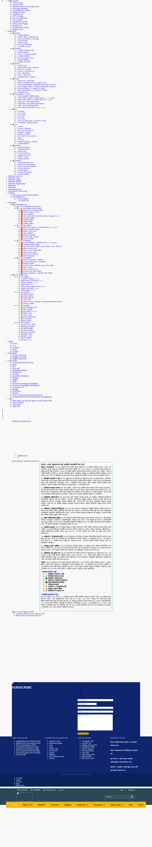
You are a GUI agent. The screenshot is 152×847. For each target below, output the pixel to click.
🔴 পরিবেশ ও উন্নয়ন (26, 267)
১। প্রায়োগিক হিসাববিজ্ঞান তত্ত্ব (25, 163)
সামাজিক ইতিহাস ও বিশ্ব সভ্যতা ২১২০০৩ (32, 281)
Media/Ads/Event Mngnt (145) (28, 741)
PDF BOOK (88, 758)
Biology (15, 389)
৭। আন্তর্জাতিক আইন (22, 92)
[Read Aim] (27, 796)
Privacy (15, 351)
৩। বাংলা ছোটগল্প (21, 115)
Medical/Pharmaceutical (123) (28, 743)
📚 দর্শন (14, 124)
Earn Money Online (56, 756)
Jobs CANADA (18, 402)
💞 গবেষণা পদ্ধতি (26, 300)
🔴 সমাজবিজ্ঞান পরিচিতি (27, 220)
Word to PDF (17, 5)
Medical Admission (19, 370)
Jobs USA (16, 406)
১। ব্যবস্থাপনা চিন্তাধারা (23, 147)
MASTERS (12, 31)
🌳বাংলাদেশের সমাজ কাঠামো (28, 317)
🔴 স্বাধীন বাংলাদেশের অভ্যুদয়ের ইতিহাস (32, 210)
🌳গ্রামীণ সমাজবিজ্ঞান (27, 309)
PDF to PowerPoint (20, 18)
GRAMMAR (12, 353)
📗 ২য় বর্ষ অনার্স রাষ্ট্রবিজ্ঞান (24, 225)
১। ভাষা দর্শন (20, 126)
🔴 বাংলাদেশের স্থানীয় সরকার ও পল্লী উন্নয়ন (33, 262)
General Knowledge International (25, 385)
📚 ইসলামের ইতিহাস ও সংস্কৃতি (21, 94)
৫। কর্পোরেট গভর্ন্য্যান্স (22, 170)
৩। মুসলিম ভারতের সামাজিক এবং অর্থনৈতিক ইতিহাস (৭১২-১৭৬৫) (34, 100)
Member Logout (14, 180)
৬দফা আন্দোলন (20, 612)
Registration (131, 790)
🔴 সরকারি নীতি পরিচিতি (27, 263)
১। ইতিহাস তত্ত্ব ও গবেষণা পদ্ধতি (25, 81)
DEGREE (11, 193)
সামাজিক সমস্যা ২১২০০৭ (27, 284)
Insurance (53, 751)
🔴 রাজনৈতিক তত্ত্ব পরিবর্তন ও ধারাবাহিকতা (32, 260)
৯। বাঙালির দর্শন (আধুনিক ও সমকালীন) (27, 142)
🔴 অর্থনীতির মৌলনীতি (27, 223)
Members (12, 185)
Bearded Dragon (55, 743)
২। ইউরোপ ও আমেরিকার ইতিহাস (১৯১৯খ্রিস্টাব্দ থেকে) (31, 83)
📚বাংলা (14, 109)
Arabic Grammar (19, 355)
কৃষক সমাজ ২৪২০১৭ (26, 340)
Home (14, 805)
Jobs (85, 753)
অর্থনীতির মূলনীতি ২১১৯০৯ (28, 290)
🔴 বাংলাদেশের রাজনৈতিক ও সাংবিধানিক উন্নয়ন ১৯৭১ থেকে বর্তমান (39, 243)
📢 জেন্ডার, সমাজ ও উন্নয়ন (28, 324)
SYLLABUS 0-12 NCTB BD (17, 191)
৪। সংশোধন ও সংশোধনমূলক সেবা (25, 71)
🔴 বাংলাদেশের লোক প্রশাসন (29, 252)
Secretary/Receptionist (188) (28, 751)
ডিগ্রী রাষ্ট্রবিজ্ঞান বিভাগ (18, 197)
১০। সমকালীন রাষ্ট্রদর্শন (23, 143)
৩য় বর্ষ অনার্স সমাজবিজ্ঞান (23, 305)
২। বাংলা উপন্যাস (21, 113)
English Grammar (19, 359)
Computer (88, 741)
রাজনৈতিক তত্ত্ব (25, 201)
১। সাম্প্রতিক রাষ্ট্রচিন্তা (23, 35)
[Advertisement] (76, 437)
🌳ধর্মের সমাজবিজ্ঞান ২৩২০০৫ (29, 311)
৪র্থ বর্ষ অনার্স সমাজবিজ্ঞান (23, 322)
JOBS (10, 399)
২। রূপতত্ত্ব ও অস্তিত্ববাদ (24, 128)
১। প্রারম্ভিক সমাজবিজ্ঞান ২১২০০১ (30, 279)
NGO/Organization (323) (26, 745)
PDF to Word (17, 20)
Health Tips (88, 749)
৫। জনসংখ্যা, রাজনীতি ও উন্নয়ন (25, 58)
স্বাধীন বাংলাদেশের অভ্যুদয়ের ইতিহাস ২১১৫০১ (33, 286)
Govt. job (16, 368)
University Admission (20, 376)
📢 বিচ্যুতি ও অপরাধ (26, 336)
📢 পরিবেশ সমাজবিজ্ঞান (27, 330)
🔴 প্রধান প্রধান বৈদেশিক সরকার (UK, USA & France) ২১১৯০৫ (40, 216)
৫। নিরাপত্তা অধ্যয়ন (22, 43)
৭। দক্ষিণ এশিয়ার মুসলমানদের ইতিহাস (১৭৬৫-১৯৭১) (31, 107)
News (14, 349)
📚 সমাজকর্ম (15, 64)
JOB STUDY (12, 361)
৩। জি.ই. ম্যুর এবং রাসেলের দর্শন (25, 130)
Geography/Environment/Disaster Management (32, 397)
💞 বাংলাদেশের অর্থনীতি (27, 303)
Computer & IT (18, 387)
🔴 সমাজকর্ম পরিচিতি (26, 222)
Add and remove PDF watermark (25, 6)
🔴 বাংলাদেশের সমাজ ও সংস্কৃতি (29, 237)
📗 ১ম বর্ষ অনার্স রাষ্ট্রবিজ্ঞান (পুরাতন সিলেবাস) (29, 208)
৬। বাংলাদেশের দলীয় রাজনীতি (24, 44)
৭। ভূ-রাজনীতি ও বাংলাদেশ (24, 46)
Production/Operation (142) (27, 747)
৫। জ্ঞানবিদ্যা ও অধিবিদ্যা (23, 134)
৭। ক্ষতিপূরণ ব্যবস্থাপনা (23, 159)
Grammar (81, 805)
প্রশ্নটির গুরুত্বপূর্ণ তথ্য (50, 594)
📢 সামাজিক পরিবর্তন (26, 334)
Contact (15, 347)
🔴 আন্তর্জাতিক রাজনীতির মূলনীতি (30, 244)
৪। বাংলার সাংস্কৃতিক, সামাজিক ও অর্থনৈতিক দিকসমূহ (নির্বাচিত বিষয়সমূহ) (36, 86)
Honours (88, 751)
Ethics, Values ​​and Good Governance (27, 395)
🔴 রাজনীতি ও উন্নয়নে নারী (28, 231)
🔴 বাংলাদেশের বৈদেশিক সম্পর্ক (29, 269)
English (15, 380)
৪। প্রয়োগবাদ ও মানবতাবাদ (24, 132)
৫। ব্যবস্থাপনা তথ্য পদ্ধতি (24, 155)
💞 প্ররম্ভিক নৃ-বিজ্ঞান (27, 294)
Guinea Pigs (53, 749)
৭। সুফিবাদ (19, 138)
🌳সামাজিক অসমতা (26, 313)
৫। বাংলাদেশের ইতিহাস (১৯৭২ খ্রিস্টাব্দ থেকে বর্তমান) (31, 88)
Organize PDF (17, 14)
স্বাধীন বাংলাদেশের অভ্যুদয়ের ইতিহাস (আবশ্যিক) (25, 195)
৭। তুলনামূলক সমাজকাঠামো (24, 62)
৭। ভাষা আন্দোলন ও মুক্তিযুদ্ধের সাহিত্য (27, 123)
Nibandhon (16, 372)
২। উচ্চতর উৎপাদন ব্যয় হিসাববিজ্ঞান (26, 164)
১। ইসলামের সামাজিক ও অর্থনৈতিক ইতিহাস (28, 96)
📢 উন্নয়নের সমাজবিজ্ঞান (28, 326)
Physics (15, 393)
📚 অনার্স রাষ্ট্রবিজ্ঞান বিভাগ (19, 204)
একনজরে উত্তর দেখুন (49, 572)
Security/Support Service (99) (28, 753)
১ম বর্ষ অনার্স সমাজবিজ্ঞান (23, 277)
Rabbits (52, 754)
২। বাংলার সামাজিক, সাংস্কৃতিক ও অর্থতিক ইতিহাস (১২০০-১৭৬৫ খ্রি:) (36, 98)
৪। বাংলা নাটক (20, 117)
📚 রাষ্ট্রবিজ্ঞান (16, 33)
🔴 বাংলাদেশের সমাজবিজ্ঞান (28, 235)
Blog (14, 345)
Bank (14, 364)
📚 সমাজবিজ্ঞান (16, 48)
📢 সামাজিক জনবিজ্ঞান (27, 328)
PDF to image (17, 16)
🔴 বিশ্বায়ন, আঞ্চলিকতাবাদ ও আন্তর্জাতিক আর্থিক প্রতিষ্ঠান (36, 273)
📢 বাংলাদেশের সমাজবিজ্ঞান (28, 332)
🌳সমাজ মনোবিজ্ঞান (26, 321)
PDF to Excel (17, 3)
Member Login (14, 178)
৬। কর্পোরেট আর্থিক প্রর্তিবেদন (24, 172)
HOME (10, 342)
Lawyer (52, 753)
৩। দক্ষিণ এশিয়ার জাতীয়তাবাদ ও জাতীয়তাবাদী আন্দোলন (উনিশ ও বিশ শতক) (36, 84)
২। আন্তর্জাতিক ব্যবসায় (23, 149)
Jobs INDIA (16, 404)
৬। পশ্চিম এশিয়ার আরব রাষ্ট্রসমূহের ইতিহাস (28, 105)
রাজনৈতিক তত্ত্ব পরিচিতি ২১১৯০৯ (30, 288)
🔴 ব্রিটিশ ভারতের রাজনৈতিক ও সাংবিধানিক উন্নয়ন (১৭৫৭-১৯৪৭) (39, 227)
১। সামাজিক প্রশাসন (22, 65)
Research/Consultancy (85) (27, 749)
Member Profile (14, 182)
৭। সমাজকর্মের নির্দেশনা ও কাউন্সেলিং (26, 77)
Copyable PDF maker (21, 10)
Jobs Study (88, 754)
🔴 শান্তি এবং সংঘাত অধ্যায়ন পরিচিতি (31, 250)
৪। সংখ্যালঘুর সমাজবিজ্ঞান (23, 56)
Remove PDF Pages (20, 24)
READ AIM (20, 785)
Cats (51, 745)
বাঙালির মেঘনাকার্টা (28, 612)
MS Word (12, 187)
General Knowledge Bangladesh (25, 383)
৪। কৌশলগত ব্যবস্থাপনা (23, 153)
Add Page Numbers (20, 8)
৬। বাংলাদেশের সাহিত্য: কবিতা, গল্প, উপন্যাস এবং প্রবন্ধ (31, 121)
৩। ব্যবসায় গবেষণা (21, 151)
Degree (67, 805)
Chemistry (16, 391)
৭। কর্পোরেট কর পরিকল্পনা (23, 174)
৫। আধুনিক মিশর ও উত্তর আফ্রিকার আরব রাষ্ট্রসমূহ (30, 103)
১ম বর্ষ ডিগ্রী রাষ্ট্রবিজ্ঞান (23, 199)
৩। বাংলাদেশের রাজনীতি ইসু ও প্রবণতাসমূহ (28, 39)
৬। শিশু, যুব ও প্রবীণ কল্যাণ (24, 75)
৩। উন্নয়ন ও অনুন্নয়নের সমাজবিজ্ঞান (26, 54)
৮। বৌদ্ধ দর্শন (20, 140)
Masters (41, 805)
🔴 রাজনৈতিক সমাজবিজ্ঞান (28, 256)
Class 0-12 (27, 805)
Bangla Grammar (19, 357)
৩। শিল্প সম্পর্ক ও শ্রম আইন (24, 69)
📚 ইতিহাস (15, 79)
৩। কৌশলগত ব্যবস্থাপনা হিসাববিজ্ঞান (26, 166)
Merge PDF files (18, 12)
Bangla (15, 378)
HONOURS (12, 202)
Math (14, 381)
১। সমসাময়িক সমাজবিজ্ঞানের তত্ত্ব (25, 50)
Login (121, 790)
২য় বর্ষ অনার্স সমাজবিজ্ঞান (23, 292)
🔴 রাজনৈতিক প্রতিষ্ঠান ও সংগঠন (30, 212)
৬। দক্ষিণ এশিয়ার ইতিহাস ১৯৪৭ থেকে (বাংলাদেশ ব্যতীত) (32, 90)
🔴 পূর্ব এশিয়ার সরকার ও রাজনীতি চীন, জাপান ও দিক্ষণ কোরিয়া (37, 265)
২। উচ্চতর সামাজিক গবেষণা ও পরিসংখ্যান (27, 67)
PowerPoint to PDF (20, 22)
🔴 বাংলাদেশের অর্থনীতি (27, 239)
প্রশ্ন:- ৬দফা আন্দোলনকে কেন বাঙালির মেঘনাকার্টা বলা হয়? (63, 464)
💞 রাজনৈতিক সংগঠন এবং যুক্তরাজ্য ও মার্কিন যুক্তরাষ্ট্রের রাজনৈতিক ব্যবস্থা (41, 302)
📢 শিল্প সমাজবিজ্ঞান (26, 338)
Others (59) (21, 754)
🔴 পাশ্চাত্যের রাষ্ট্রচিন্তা (27, 214)
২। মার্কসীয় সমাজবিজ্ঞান (23, 52)
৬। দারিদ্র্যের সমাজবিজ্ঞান (23, 60)
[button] (76, 572)
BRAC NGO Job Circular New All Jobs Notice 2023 (32, 401)
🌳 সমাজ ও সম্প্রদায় (26, 315)
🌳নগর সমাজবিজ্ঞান (26, 319)
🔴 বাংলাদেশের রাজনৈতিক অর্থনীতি (30, 229)
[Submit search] (132, 797)
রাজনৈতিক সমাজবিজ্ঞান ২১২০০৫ (29, 283)
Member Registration (17, 184)
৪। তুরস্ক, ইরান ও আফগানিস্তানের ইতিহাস (28, 102)
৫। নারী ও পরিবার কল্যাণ (23, 73)
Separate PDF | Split (20, 27)
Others (52, 758)
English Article (54, 741)
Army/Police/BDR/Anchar (23, 362)
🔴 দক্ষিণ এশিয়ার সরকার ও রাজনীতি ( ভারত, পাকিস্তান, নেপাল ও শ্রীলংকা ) (41, 246)
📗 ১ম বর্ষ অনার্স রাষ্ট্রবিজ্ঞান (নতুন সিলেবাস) (28, 206)
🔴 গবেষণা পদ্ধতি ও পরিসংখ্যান (29, 254)
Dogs (51, 747)
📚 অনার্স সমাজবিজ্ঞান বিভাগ (20, 275)
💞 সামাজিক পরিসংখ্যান (27, 298)
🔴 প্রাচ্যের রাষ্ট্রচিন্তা (27, 233)
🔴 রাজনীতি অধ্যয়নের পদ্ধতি (29, 248)
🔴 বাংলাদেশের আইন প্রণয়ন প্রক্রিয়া (31, 271)
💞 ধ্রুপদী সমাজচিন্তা (27, 296)
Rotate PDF (17, 25)
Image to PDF (17, 29)
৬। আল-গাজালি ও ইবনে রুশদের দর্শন (26, 136)
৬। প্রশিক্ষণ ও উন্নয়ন (22, 157)
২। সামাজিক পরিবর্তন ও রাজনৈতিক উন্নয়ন (28, 37)
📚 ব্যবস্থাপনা (16, 145)
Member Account (15, 176)
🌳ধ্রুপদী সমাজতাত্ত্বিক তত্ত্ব (29, 307)
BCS (14, 366)
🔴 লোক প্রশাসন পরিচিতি (28, 218)
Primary (15, 374)
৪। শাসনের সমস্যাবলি (22, 41)
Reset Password (14, 189)
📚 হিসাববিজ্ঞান (16, 161)
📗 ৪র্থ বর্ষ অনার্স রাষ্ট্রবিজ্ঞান (24, 258)
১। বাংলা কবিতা (20, 111)
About (14, 343)
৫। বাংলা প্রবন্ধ (21, 119)
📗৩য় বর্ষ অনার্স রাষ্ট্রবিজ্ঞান (24, 241)
